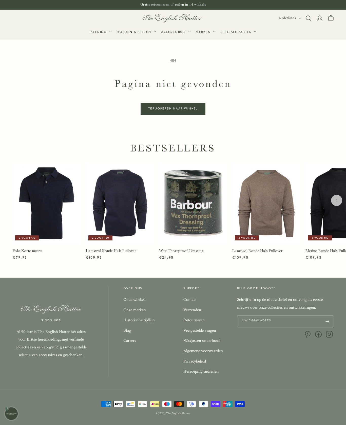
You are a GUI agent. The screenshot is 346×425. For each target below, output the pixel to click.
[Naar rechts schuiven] (336, 200)
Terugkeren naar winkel (173, 108)
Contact (190, 299)
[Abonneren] (327, 321)
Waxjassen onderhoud (201, 340)
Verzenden (192, 310)
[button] (101, 32)
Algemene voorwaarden (203, 351)
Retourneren (194, 320)
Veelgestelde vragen (199, 330)
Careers (129, 340)
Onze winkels (134, 299)
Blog (127, 330)
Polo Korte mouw (27, 251)
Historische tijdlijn (139, 320)
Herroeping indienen (201, 371)
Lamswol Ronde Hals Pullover (111, 251)
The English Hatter (178, 413)
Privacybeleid (194, 361)
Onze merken (134, 310)
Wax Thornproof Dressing (181, 251)
